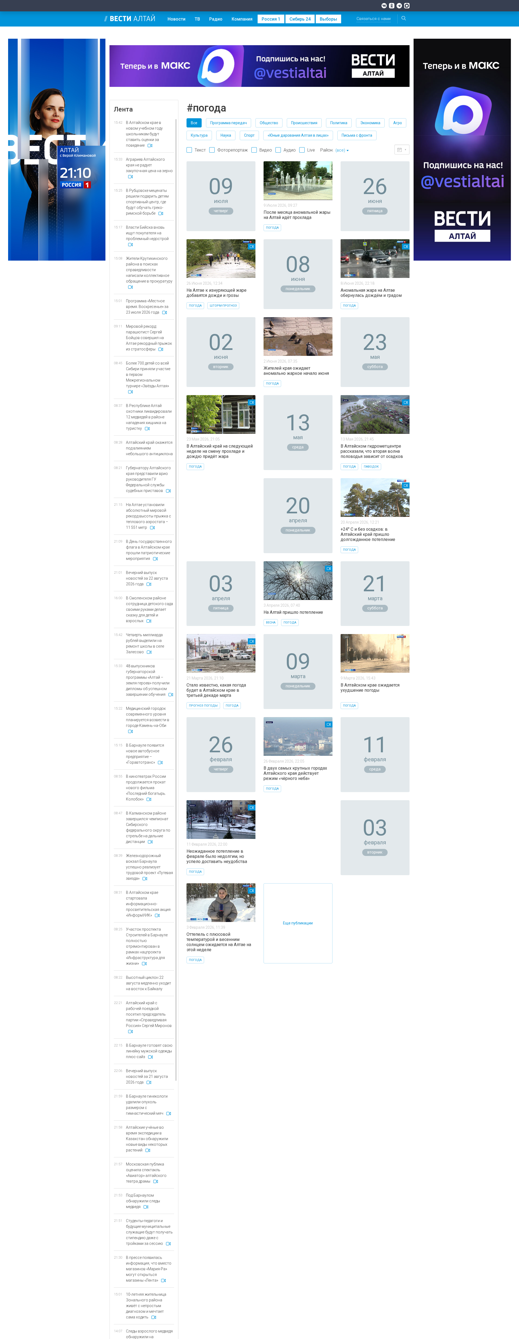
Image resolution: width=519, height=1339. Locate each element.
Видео (266, 150)
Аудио (290, 150)
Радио (215, 19)
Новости (176, 19)
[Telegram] (399, 5)
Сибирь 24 (300, 19)
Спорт (249, 135)
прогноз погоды (203, 705)
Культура (199, 135)
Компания (242, 19)
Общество (269, 123)
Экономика (370, 123)
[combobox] (342, 151)
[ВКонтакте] (384, 5)
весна (270, 622)
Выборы (328, 19)
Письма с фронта (357, 135)
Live (311, 150)
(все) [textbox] (340, 150)
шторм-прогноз (223, 305)
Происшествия (304, 123)
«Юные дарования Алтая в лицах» (298, 135)
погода (272, 227)
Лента (123, 109)
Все (194, 123)
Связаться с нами (374, 18)
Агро (397, 123)
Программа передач (228, 123)
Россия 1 (271, 19)
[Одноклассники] (391, 5)
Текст (200, 150)
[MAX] (407, 5)
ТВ (197, 19)
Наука (226, 135)
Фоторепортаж (232, 150)
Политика (338, 123)
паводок (371, 466)
